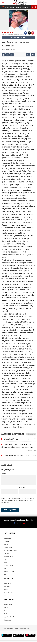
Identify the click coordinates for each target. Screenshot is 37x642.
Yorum (4, 474)
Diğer (5, 560)
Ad (2, 488)
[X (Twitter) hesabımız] (17, 523)
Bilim (5, 568)
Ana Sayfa (7, 584)
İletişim (6, 596)
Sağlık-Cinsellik (9, 571)
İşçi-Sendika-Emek (10, 550)
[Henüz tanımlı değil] (25, 33)
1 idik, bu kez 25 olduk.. (19, 439)
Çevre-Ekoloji (8, 565)
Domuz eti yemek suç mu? (19, 455)
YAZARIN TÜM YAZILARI (18, 38)
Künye (6, 590)
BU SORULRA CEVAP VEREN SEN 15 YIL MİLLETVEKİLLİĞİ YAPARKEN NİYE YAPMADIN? (18, 447)
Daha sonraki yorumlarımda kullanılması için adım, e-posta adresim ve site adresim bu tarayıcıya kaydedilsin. (18, 500)
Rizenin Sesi (24, 628)
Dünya (6, 562)
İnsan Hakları (8, 547)
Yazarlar (6, 587)
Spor (5, 574)
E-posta (22, 488)
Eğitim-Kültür (8, 557)
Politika (6, 541)
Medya (6, 553)
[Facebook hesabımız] (14, 523)
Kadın (6, 544)
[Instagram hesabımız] (20, 523)
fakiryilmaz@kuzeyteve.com (15, 34)
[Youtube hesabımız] (24, 523)
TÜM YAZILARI (31, 434)
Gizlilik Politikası (9, 593)
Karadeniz (7, 538)
